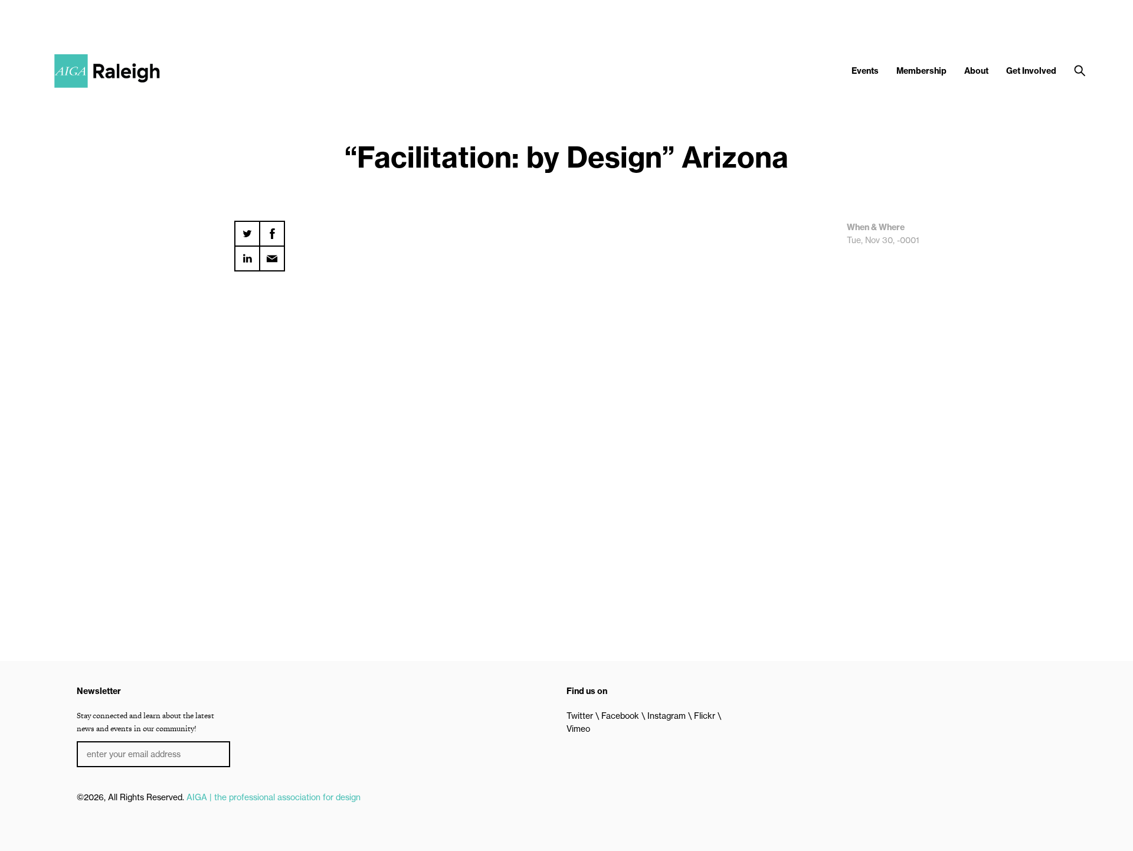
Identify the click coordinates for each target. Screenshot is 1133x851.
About (976, 71)
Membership (921, 71)
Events (865, 71)
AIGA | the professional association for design (273, 797)
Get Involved (1031, 71)
